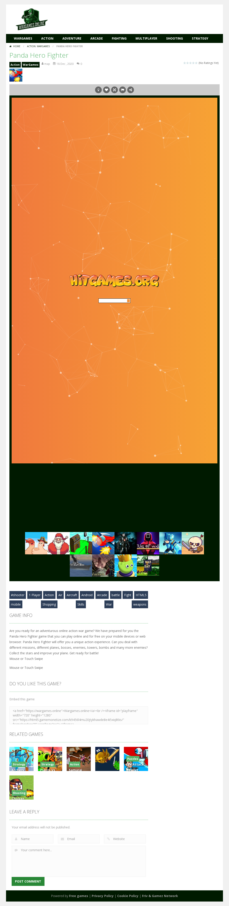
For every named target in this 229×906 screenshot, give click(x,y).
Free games (78, 896)
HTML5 (141, 595)
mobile (16, 604)
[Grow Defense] (81, 543)
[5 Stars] (196, 63)
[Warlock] (103, 565)
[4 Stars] (193, 63)
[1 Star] (184, 63)
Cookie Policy (127, 896)
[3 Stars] (190, 63)
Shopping (49, 604)
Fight (127, 595)
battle (116, 595)
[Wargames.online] (31, 19)
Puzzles (132, 759)
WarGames (23, 38)
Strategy (200, 38)
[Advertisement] (138, 18)
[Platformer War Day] (148, 565)
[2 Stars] (187, 63)
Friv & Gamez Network (160, 896)
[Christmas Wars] (58, 543)
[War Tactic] (170, 543)
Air (60, 595)
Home (17, 46)
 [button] (122, 90)
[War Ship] (81, 565)
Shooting (174, 38)
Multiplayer (146, 38)
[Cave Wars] (125, 543)
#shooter (17, 595)
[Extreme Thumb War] (36, 543)
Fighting (119, 38)
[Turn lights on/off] (98, 90)
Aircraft (72, 595)
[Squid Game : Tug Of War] (148, 543)
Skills (80, 604)
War (109, 604)
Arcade (96, 38)
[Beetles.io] (125, 565)
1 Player (34, 595)
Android (87, 595)
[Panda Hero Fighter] (103, 543)
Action (47, 38)
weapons (139, 604)
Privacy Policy (103, 896)
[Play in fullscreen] (114, 90)
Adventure (71, 38)
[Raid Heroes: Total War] (193, 543)
